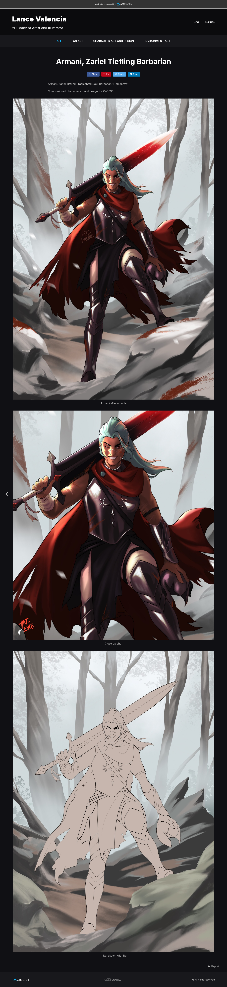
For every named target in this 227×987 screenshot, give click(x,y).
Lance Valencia (39, 19)
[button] (213, 966)
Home (196, 21)
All (59, 41)
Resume (210, 21)
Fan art (77, 41)
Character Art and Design (113, 41)
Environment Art (157, 41)
